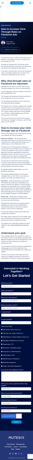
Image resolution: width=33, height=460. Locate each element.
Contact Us (17, 3)
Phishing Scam (20, 444)
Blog (12, 449)
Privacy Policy (11, 444)
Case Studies (23, 446)
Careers (15, 446)
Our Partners (8, 446)
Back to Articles (12, 49)
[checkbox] (16, 348)
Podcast (18, 449)
